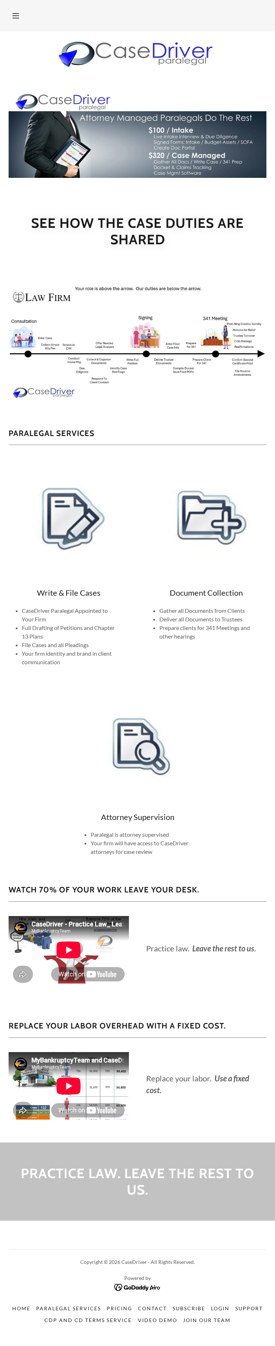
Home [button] (21, 1308)
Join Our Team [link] (207, 1320)
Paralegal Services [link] (68, 1308)
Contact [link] (152, 1308)
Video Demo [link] (157, 1320)
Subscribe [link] (189, 1308)
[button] (16, 16)
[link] (137, 54)
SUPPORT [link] (249, 1308)
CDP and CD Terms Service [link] (88, 1320)
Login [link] (220, 1308)
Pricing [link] (119, 1308)
